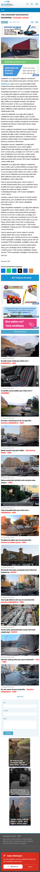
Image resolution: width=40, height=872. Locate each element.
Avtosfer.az (5, 84)
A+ (37, 22)
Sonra (30, 866)
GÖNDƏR (8, 733)
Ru (32, 4)
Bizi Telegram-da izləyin (22, 278)
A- (32, 22)
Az (27, 4)
